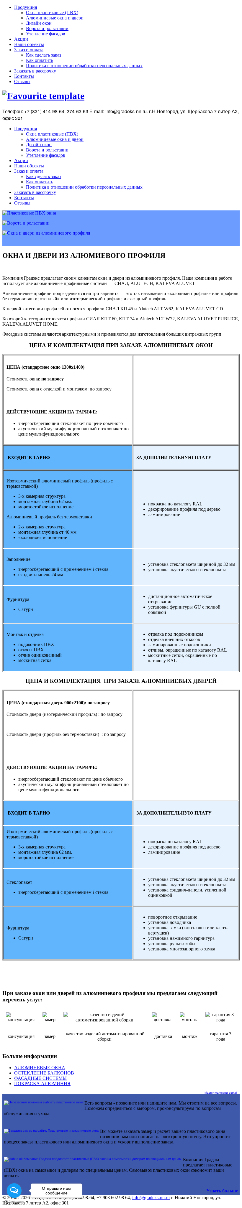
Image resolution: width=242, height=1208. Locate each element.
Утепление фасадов (45, 33)
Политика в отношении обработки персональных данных (84, 65)
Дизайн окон (39, 23)
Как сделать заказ (43, 54)
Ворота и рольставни (47, 28)
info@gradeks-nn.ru (151, 1197)
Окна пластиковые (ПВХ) (52, 12)
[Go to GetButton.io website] (14, 1202)
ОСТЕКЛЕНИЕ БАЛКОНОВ (44, 1072)
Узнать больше (222, 1190)
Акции (21, 39)
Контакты (24, 76)
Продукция (25, 7)
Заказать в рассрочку (35, 70)
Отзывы (22, 81)
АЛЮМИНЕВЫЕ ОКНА (39, 1067)
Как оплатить (39, 60)
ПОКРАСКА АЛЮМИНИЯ (42, 1083)
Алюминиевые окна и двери (55, 17)
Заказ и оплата (28, 49)
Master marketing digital (221, 1092)
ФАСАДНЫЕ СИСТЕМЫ (40, 1078)
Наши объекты (29, 44)
